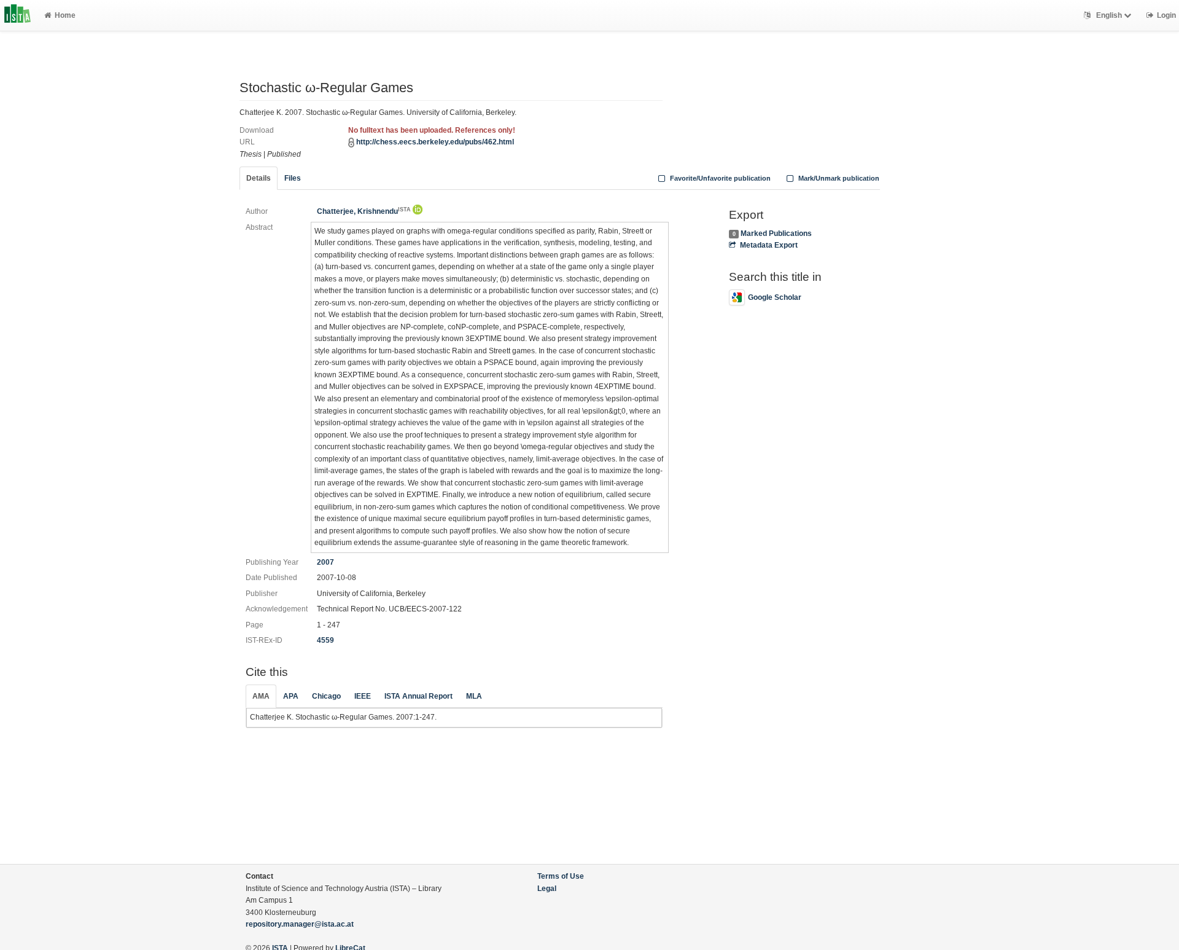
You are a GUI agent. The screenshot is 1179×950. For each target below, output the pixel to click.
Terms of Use (560, 876)
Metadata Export (768, 245)
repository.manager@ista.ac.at (300, 924)
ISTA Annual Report (418, 696)
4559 (325, 640)
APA (290, 696)
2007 (325, 562)
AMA (261, 696)
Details (258, 178)
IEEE (362, 696)
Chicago (326, 696)
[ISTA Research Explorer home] (17, 15)
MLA (474, 696)
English (1109, 15)
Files (292, 178)
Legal (546, 888)
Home (65, 15)
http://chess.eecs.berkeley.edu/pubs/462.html (435, 142)
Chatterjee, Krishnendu (364, 211)
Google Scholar (774, 297)
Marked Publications (776, 233)
